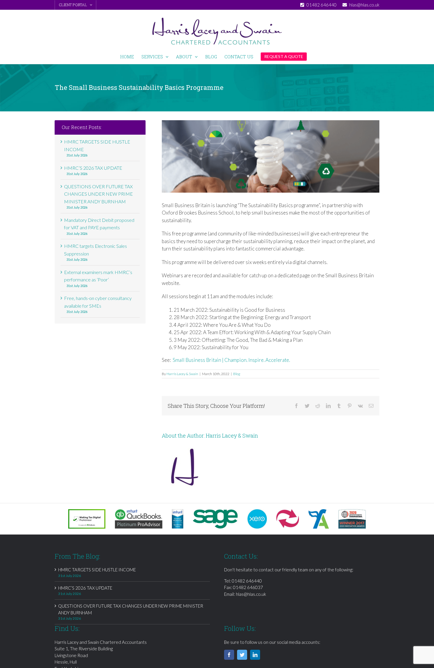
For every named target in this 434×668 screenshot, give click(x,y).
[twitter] (242, 655)
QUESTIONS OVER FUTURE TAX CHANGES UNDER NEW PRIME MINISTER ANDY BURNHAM (98, 194)
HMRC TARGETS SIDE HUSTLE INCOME (97, 569)
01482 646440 (247, 580)
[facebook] (229, 655)
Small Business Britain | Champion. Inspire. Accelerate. (231, 360)
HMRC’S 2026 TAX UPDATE (93, 168)
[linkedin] (255, 655)
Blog (236, 374)
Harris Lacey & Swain (182, 374)
